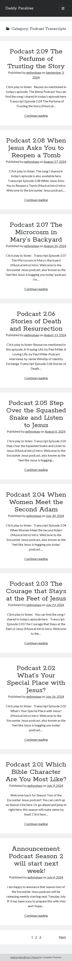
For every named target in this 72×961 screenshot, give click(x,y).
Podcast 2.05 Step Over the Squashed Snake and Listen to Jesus (36, 414)
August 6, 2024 (55, 431)
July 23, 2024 (55, 605)
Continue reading (36, 115)
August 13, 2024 (55, 335)
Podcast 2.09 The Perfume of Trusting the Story (36, 59)
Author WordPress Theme (24, 957)
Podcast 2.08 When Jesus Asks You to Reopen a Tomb (36, 148)
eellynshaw (33, 72)
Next (62, 937)
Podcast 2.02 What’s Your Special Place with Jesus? (36, 679)
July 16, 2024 (55, 696)
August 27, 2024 (55, 161)
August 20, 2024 (55, 246)
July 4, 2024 (55, 877)
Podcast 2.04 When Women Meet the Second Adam (36, 502)
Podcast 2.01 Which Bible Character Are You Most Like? (36, 772)
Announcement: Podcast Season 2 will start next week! (36, 860)
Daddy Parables (19, 8)
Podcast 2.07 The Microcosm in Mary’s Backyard (36, 232)
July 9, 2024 (55, 785)
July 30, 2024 (55, 516)
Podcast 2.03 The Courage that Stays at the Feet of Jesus (36, 591)
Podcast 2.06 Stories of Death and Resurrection (36, 321)
